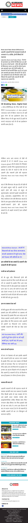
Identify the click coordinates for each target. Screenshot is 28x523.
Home (4, 17)
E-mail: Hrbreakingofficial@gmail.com (11, 501)
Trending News (14, 422)
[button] (2, 10)
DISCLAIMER (9, 518)
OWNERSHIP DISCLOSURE (13, 515)
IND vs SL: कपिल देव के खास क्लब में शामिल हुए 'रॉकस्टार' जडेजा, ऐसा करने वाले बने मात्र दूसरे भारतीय (13, 458)
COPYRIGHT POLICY (18, 517)
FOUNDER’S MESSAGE (17, 521)
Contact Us (5, 499)
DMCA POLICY (19, 520)
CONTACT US (8, 521)
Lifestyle (12, 17)
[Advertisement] (14, 33)
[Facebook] (3, 506)
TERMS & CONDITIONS (9, 520)
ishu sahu (5, 82)
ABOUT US (9, 511)
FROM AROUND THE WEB (14, 475)
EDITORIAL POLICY (16, 511)
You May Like (14, 452)
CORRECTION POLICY (13, 514)
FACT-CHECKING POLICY (13, 512)
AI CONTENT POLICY (9, 517)
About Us (5, 489)
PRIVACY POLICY (16, 518)
